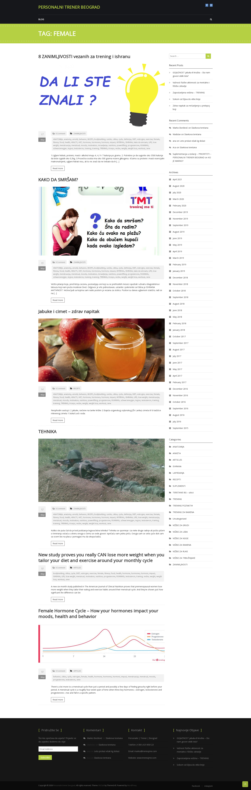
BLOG (41, 19)
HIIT (80, 142)
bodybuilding (99, 139)
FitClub (101, 785)
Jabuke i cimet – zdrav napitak (68, 311)
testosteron (79, 148)
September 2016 (180, 408)
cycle (121, 139)
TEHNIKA (47, 431)
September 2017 (180, 343)
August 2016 (178, 415)
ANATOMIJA (58, 139)
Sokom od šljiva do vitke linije (186, 99)
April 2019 (177, 251)
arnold (75, 139)
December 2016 (180, 388)
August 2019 (178, 231)
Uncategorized (179, 518)
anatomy (67, 139)
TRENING (103, 148)
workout (141, 148)
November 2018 (180, 284)
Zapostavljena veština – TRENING (189, 92)
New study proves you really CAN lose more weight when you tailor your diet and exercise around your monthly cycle (101, 557)
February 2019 (179, 264)
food (62, 142)
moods (84, 145)
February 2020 (179, 205)
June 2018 (177, 310)
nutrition (112, 145)
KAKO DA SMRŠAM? (58, 180)
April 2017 (177, 375)
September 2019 (180, 225)
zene (148, 148)
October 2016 (179, 402)
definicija (127, 139)
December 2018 (180, 277)
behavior (82, 139)
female (156, 139)
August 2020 (178, 186)
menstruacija (65, 145)
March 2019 (178, 258)
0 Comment (60, 133)
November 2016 (180, 395)
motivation (92, 145)
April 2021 (177, 179)
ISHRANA (129, 142)
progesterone (133, 145)
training (88, 148)
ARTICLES (77, 567)
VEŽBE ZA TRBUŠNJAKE (184, 558)
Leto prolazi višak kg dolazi (192, 140)
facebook (206, 5)
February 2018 (179, 323)
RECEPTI (76, 388)
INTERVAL (120, 142)
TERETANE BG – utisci (183, 492)
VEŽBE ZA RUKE (180, 551)
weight (124, 148)
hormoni (105, 142)
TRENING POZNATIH (183, 505)
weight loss (132, 148)
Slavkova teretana (199, 127)
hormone (87, 142)
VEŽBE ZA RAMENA (182, 544)
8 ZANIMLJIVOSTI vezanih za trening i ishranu (84, 56)
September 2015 (180, 428)
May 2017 (177, 369)
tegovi (70, 148)
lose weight (142, 397)
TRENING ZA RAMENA (183, 512)
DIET (134, 139)
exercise (149, 139)
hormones (96, 142)
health (67, 142)
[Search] (208, 56)
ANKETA (177, 453)
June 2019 (177, 238)
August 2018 (178, 303)
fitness (56, 142)
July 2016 (177, 421)
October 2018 (179, 290)
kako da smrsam (141, 142)
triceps (111, 148)
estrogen (141, 139)
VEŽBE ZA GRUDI (181, 525)
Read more (58, 168)
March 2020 (178, 199)
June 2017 (177, 362)
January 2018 (179, 330)
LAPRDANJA (178, 472)
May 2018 (177, 316)
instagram (211, 5)
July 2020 (177, 192)
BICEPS (90, 139)
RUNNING (144, 145)
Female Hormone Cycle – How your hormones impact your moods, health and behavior (98, 613)
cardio (109, 139)
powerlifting (122, 145)
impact (112, 142)
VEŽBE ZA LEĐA (180, 531)
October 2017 (179, 336)
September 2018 (180, 297)
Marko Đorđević (180, 127)
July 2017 (177, 356)
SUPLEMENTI (179, 486)
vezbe (117, 148)
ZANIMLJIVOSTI (79, 133)
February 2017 (179, 382)
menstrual (75, 145)
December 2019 (180, 212)
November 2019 (180, 218)
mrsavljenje (102, 145)
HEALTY (74, 142)
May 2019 (177, 244)
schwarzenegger (60, 148)
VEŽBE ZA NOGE (180, 538)
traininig (95, 148)
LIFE (150, 142)
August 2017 (178, 349)
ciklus (115, 139)
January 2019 (179, 271)
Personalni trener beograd (69, 7)
